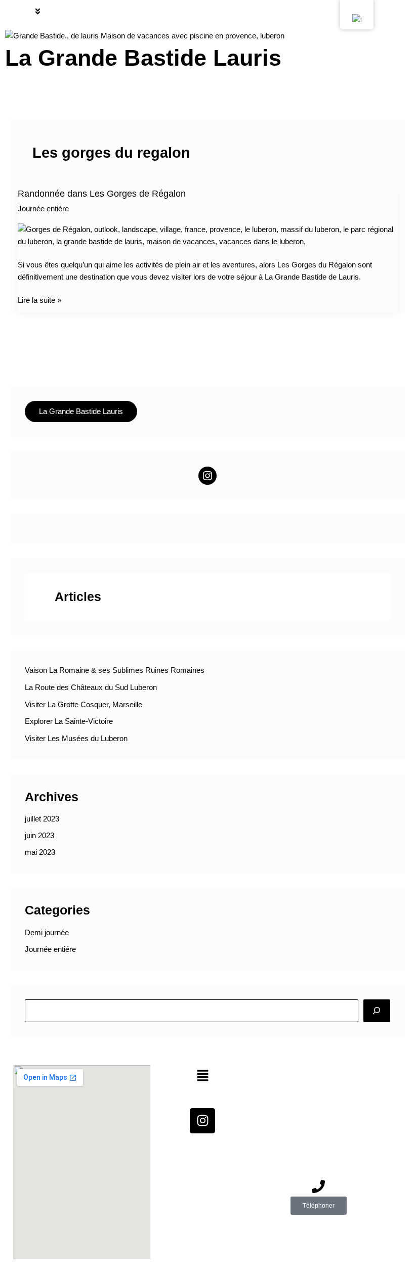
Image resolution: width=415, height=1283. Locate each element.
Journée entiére (43, 209)
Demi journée (47, 933)
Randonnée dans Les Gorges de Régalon (102, 193)
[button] (38, 12)
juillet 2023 (42, 819)
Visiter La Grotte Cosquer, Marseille (83, 705)
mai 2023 (40, 852)
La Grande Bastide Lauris (143, 58)
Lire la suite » (39, 299)
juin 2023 (39, 836)
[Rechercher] (376, 1010)
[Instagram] (207, 476)
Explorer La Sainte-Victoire (69, 721)
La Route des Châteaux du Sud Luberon (91, 687)
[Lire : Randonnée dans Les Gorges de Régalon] (208, 235)
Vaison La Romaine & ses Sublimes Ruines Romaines (114, 670)
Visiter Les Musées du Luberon (76, 739)
